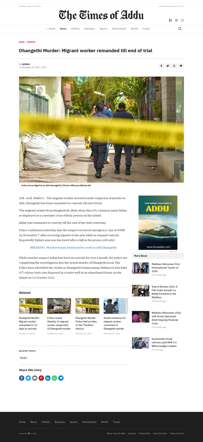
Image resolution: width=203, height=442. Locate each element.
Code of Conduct (160, 433)
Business (90, 28)
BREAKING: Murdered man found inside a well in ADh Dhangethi (73, 247)
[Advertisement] (158, 384)
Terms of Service (177, 433)
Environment (119, 28)
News (63, 28)
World (134, 28)
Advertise (132, 433)
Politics (75, 28)
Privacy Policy (144, 433)
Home (52, 28)
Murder (31, 42)
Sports (103, 28)
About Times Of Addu (116, 433)
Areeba (26, 64)
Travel (146, 28)
